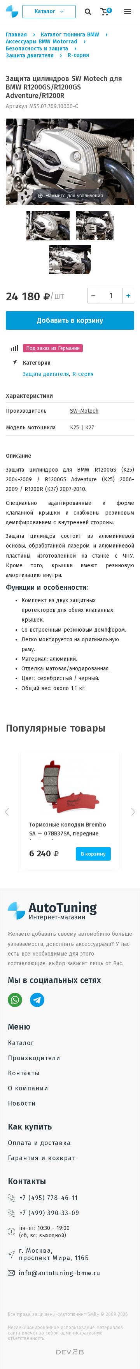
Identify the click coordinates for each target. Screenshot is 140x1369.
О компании (28, 1088)
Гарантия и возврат (41, 1158)
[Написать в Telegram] (37, 1000)
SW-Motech (84, 411)
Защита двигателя (46, 374)
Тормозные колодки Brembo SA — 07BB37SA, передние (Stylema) (67, 830)
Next (132, 812)
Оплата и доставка (39, 1143)
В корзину (93, 854)
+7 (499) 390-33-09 (49, 1213)
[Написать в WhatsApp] (15, 1000)
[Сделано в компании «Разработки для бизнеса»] (70, 1353)
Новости (22, 1103)
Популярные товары (56, 728)
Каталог (21, 1043)
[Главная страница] (12, 11)
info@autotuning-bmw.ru (59, 1273)
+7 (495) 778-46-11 (48, 1198)
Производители (34, 1058)
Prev (8, 812)
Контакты (24, 1073)
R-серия (82, 374)
